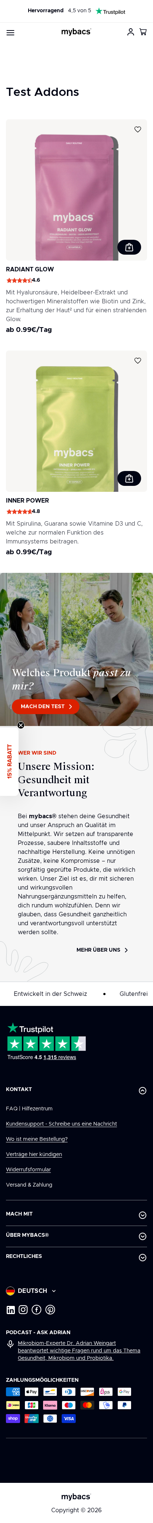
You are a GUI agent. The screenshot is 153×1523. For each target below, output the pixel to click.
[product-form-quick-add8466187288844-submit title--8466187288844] (129, 478)
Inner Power (27, 501)
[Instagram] (23, 1309)
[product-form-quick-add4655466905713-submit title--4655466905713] (129, 247)
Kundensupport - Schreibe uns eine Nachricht (61, 1124)
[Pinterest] (50, 1309)
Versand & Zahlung (29, 1185)
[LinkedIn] (10, 1309)
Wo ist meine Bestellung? (37, 1139)
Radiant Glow (30, 269)
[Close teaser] (21, 725)
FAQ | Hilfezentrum (29, 1108)
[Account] (131, 32)
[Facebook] (37, 1309)
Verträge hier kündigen (34, 1154)
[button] (143, 32)
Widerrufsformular (28, 1169)
